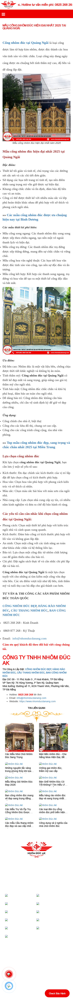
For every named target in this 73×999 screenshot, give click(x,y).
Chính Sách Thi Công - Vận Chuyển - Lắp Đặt (29, 966)
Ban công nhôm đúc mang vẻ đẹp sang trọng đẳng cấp (19, 798)
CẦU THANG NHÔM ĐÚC (29, 610)
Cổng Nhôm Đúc (27, 897)
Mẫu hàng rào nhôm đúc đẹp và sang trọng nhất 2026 (52, 798)
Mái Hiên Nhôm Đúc (58, 897)
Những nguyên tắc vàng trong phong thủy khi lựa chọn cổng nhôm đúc (18, 771)
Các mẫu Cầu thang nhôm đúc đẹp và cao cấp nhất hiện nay (19, 826)
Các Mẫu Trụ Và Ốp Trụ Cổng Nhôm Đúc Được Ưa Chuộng (19, 812)
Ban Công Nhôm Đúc (59, 921)
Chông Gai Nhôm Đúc (27, 937)
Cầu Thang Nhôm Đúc (59, 905)
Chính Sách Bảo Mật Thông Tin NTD (24, 972)
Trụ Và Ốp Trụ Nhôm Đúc (56, 913)
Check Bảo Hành (57, 993)
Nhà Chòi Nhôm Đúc (27, 905)
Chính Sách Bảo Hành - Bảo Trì (22, 961)
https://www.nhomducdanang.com (37, 701)
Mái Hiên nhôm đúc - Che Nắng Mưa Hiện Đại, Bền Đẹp (53, 757)
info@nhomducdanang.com (29, 638)
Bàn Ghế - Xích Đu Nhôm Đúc (25, 929)
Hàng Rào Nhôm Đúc (27, 921)
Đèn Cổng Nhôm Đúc (27, 913)
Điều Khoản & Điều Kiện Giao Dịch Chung (27, 978)
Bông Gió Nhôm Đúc (58, 929)
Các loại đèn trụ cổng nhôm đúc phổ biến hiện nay (52, 812)
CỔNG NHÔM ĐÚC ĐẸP (19, 606)
